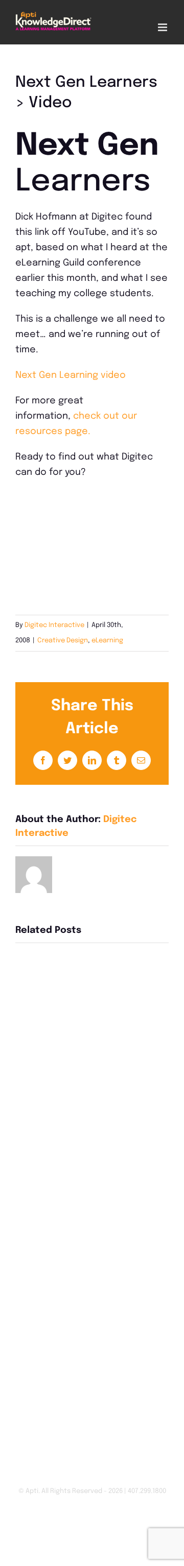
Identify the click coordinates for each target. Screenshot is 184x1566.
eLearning (107, 640)
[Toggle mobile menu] (163, 27)
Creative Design (62, 640)
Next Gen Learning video (70, 375)
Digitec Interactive (54, 625)
